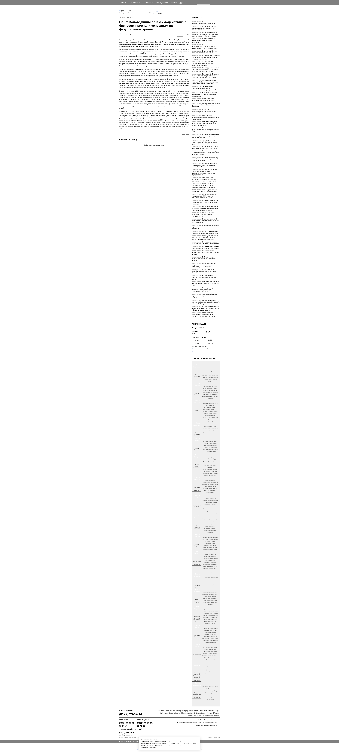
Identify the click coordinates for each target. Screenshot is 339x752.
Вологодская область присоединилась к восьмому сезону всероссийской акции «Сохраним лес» (204, 46)
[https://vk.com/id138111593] (196, 380)
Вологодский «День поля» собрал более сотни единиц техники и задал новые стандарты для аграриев (205, 75)
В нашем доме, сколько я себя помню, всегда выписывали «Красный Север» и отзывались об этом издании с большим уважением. (210, 669)
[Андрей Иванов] (121, 35)
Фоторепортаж (209, 711)
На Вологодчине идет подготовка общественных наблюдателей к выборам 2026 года (206, 302)
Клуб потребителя (200, 713)
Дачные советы (192, 715)
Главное (122, 17)
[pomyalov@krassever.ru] (196, 397)
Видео (217, 711)
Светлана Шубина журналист (197, 489)
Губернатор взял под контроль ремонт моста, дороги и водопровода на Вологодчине (204, 264)
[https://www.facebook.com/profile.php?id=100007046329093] (198, 380)
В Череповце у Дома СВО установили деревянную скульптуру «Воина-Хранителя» (205, 135)
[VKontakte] (153, 147)
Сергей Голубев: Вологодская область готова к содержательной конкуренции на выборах (205, 88)
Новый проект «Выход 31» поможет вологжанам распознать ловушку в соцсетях (206, 283)
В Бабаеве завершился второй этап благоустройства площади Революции (205, 202)
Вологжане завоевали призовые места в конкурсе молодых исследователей (204, 94)
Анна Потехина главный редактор (197, 563)
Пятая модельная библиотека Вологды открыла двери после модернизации (205, 117)
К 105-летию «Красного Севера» (170, 713)
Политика (160, 711)
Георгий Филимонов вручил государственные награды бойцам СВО (205, 129)
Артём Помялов (197, 394)
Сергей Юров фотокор (197, 505)
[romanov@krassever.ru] (196, 470)
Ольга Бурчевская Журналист (197, 434)
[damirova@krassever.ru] (196, 639)
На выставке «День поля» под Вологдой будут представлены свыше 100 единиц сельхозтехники (205, 308)
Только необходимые (190, 743)
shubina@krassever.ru (126, 735)
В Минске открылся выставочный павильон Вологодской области (204, 258)
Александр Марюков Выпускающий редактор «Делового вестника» (197, 676)
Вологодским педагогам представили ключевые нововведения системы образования (205, 123)
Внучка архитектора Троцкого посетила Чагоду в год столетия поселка (205, 252)
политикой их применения (148, 747)
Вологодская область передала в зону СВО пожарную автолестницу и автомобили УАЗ (204, 196)
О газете (122, 741)
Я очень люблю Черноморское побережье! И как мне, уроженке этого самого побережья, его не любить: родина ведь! (210, 581)
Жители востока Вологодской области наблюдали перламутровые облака (202, 63)
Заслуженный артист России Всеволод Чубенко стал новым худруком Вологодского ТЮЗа (204, 142)
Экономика (168, 711)
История (129, 741)
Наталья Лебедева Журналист (197, 527)
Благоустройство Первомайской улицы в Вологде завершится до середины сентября (203, 314)
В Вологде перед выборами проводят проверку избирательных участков (202, 289)
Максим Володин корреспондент (197, 466)
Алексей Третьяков (197, 449)
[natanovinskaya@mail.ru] (195, 531)
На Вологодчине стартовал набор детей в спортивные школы (204, 277)
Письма (216, 713)
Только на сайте (187, 713)
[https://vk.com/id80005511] (197, 700)
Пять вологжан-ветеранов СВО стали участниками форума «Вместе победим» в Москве (205, 152)
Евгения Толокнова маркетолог (197, 585)
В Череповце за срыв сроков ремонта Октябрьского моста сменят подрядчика (204, 28)
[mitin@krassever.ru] (196, 657)
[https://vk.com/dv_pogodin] (196, 414)
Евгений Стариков (197, 545)
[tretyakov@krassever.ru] (196, 452)
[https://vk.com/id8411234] (197, 531)
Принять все (175, 743)
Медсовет (210, 713)
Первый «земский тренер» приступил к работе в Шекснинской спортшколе (206, 104)
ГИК (219, 737)
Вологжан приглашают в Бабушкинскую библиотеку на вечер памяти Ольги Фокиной (205, 165)
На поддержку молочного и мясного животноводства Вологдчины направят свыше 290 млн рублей (205, 69)
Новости (130, 17)
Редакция (136, 741)
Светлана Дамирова (197, 636)
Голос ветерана (204, 715)
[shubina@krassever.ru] (196, 493)
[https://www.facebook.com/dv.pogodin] (198, 414)
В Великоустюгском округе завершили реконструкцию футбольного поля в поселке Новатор (206, 57)
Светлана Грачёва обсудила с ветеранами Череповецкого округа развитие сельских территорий (204, 179)
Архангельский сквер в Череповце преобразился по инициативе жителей (205, 295)
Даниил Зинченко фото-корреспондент (197, 602)
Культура (184, 711)
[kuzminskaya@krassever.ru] (195, 700)
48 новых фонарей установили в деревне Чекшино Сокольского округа (203, 214)
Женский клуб (214, 715)
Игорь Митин (197, 654)
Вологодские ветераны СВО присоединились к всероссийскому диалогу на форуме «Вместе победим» (205, 34)
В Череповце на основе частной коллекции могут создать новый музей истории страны (205, 158)
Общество (176, 711)
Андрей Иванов (129, 35)
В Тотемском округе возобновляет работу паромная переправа (203, 40)
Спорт (201, 711)
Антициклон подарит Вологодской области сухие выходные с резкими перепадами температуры (205, 82)
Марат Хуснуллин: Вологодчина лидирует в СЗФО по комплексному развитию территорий (203, 185)
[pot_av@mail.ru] (196, 567)
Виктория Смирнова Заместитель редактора (197, 619)
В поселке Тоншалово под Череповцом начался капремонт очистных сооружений (205, 226)
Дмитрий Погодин (197, 411)
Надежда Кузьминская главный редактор (197, 695)
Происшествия (193, 711)
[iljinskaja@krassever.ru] (194, 380)
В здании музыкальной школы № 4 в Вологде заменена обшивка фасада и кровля (205, 220)
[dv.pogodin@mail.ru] (194, 414)
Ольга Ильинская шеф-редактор (197, 376)
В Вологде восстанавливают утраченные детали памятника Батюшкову (204, 111)
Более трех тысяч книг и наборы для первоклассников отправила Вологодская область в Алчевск (205, 208)
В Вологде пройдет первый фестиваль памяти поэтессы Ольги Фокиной (204, 271)
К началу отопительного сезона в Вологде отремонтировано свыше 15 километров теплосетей (205, 237)
